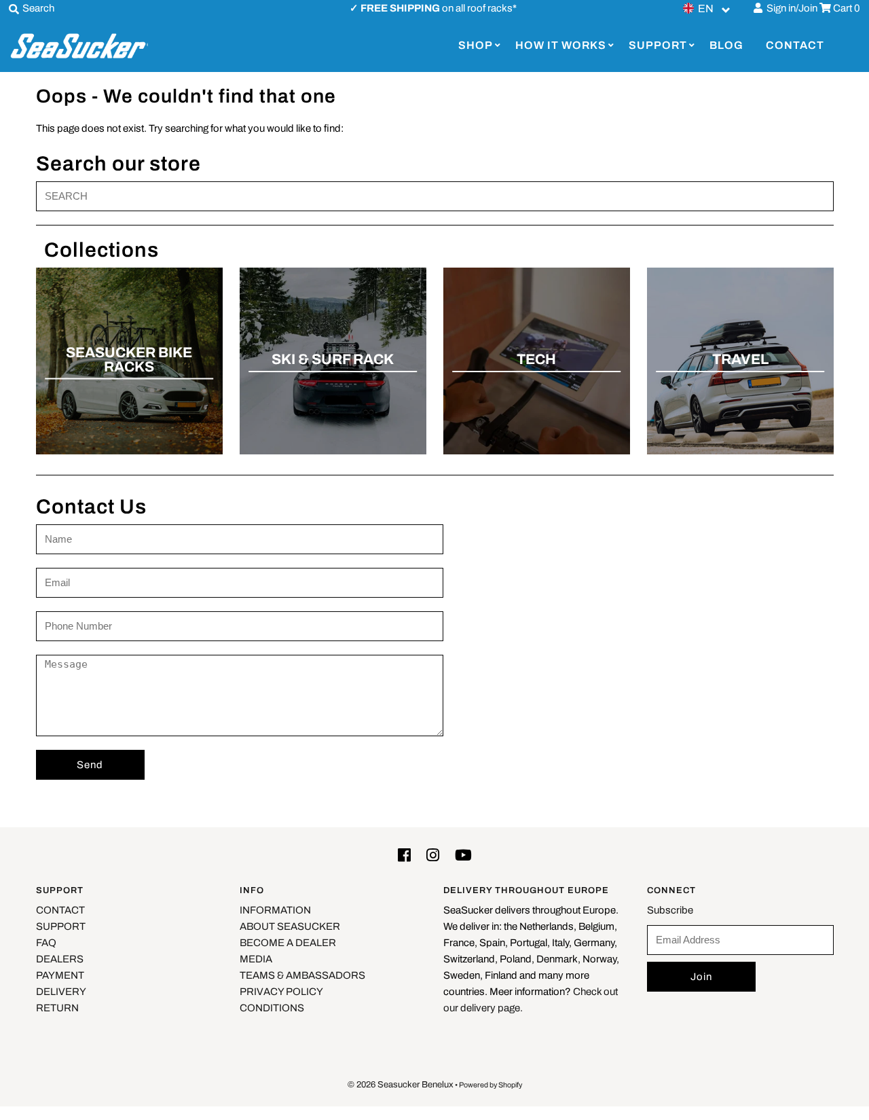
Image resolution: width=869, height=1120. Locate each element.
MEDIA (256, 959)
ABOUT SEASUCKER (290, 926)
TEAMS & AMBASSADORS (302, 975)
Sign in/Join (789, 8)
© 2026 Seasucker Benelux (401, 1084)
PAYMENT (60, 975)
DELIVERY (61, 991)
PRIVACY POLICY (281, 991)
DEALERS (60, 959)
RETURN (57, 1007)
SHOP (475, 45)
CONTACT (795, 45)
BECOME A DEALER (288, 942)
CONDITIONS (272, 1007)
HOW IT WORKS (560, 45)
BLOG (726, 45)
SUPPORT (658, 45)
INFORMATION (275, 910)
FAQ (46, 942)
